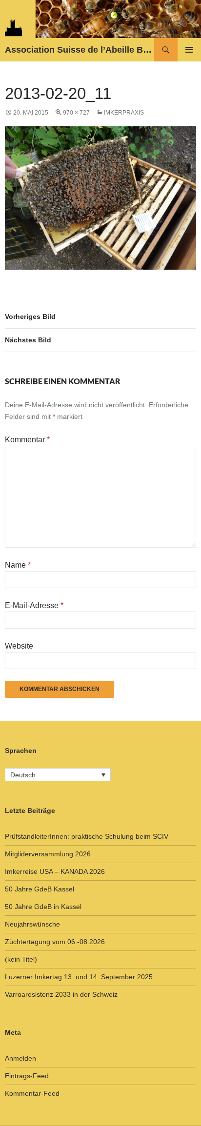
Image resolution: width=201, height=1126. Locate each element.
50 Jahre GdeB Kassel (39, 889)
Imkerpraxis (124, 112)
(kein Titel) (21, 959)
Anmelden (20, 1058)
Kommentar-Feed (32, 1093)
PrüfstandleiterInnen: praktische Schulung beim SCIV (86, 836)
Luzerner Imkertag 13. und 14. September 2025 (79, 977)
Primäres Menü (189, 49)
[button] (58, 774)
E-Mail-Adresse (34, 605)
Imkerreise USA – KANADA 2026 (55, 871)
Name (18, 565)
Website (19, 646)
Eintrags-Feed (27, 1076)
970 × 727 (76, 112)
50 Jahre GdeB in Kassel (43, 906)
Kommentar (27, 439)
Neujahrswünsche (32, 924)
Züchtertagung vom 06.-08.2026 (55, 942)
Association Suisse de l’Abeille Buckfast (79, 50)
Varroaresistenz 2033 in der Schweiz (61, 994)
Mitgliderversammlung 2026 (48, 854)
